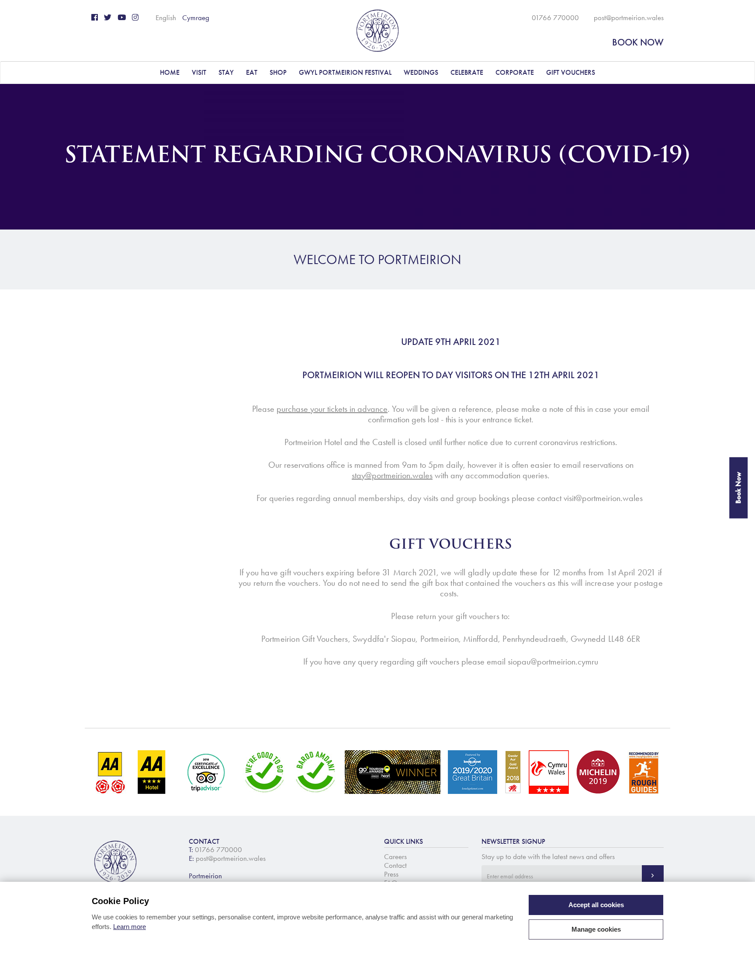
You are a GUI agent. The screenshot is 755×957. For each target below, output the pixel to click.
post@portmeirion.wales (629, 17)
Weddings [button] (421, 72)
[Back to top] (737, 939)
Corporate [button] (514, 72)
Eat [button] (251, 72)
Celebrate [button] (466, 72)
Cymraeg (195, 17)
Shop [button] (278, 72)
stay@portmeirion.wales (392, 475)
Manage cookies (596, 929)
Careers (395, 856)
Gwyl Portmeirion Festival (345, 72)
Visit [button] (199, 72)
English (166, 17)
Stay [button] (226, 72)
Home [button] (170, 72)
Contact (395, 865)
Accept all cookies (596, 904)
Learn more (129, 926)
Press (391, 874)
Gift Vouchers (570, 72)
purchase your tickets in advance (332, 409)
